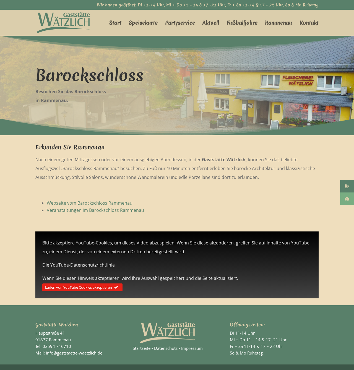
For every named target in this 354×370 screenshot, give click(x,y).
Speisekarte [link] (143, 23)
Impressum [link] (192, 348)
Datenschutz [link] (166, 348)
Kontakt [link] (309, 23)
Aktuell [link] (210, 23)
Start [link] (115, 23)
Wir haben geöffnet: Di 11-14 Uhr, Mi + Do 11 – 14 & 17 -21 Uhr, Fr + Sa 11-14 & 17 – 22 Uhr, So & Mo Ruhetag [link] (208, 5)
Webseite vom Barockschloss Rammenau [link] (89, 203)
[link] (63, 22)
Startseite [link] (141, 348)
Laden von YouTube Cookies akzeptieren (78, 287)
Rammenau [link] (278, 23)
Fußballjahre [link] (242, 23)
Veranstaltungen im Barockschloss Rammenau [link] (95, 210)
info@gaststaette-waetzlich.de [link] (74, 353)
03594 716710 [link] (57, 346)
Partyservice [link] (180, 23)
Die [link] (78, 265)
